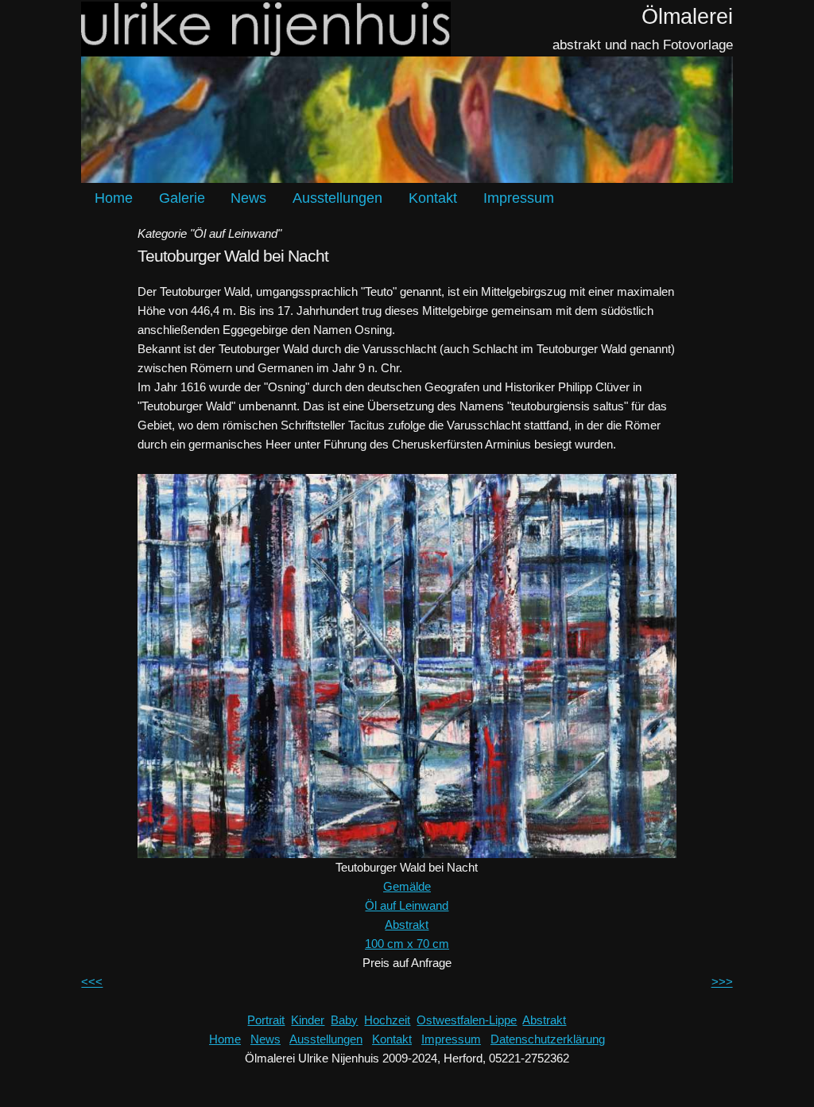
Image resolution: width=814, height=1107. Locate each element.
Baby (344, 1020)
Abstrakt (406, 924)
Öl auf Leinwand (406, 905)
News (248, 198)
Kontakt (433, 198)
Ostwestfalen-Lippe (467, 1020)
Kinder (307, 1020)
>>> (722, 982)
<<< (92, 982)
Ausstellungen (337, 198)
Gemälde (407, 886)
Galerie (182, 198)
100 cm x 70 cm (407, 943)
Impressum (518, 198)
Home (114, 198)
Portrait (266, 1020)
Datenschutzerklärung (547, 1039)
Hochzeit (387, 1020)
